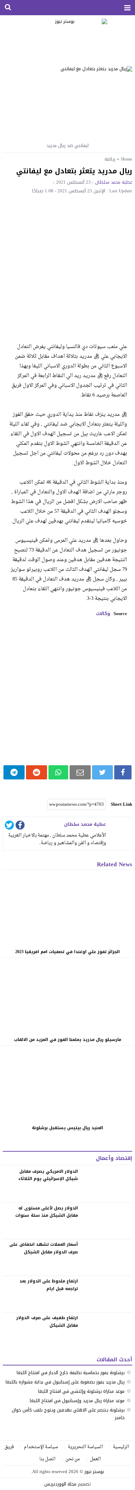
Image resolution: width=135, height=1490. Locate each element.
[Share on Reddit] (36, 772)
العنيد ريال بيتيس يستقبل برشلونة (67, 1128)
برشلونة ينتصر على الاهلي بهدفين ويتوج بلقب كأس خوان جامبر (68, 1414)
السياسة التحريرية (85, 1447)
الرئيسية (121, 1447)
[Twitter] (9, 826)
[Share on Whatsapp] (58, 772)
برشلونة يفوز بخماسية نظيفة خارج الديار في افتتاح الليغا (71, 1372)
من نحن (72, 1459)
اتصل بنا (47, 1459)
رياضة (110, 159)
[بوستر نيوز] (68, 38)
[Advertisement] (67, 264)
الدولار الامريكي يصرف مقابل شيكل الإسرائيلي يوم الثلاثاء (48, 1175)
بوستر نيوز (94, 1471)
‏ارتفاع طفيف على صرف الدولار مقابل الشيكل (47, 1321)
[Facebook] (20, 826)
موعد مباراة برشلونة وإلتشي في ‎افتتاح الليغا (81, 1391)
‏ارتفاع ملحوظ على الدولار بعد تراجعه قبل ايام (48, 1284)
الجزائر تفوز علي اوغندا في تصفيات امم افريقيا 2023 (67, 952)
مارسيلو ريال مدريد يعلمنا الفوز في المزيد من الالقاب (67, 1039)
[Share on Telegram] (14, 772)
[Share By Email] (80, 772)
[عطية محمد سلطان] (119, 829)
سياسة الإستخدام (41, 1447)
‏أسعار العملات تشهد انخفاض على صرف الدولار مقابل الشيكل (43, 1248)
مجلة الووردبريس (60, 1484)
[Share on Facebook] (123, 772)
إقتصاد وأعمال (114, 1158)
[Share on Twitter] (102, 772)
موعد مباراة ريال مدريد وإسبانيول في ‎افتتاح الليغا (77, 1400)
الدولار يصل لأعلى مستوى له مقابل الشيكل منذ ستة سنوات (46, 1211)
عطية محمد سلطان (113, 182)
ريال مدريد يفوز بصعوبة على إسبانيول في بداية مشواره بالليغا (65, 1382)
